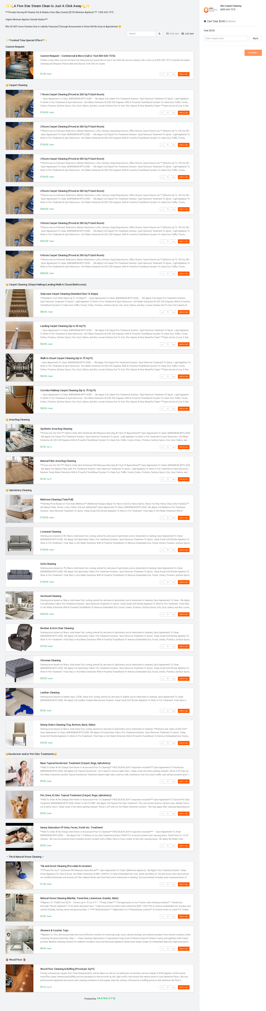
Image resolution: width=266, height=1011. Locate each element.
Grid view (174, 33)
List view (189, 33)
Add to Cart (183, 74)
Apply (255, 38)
